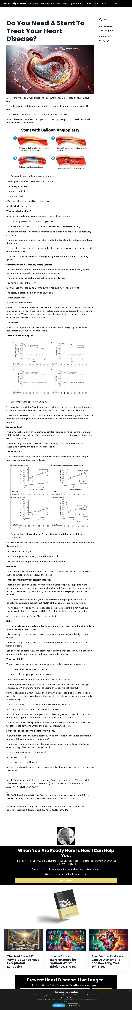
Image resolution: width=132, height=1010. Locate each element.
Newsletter (34, 3)
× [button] (129, 991)
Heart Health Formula (50, 3)
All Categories (106, 30)
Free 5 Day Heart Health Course (76, 3)
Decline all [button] (73, 1005)
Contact (104, 3)
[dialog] (66, 999)
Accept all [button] (58, 1005)
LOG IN (114, 3)
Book (95, 3)
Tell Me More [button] (66, 880)
